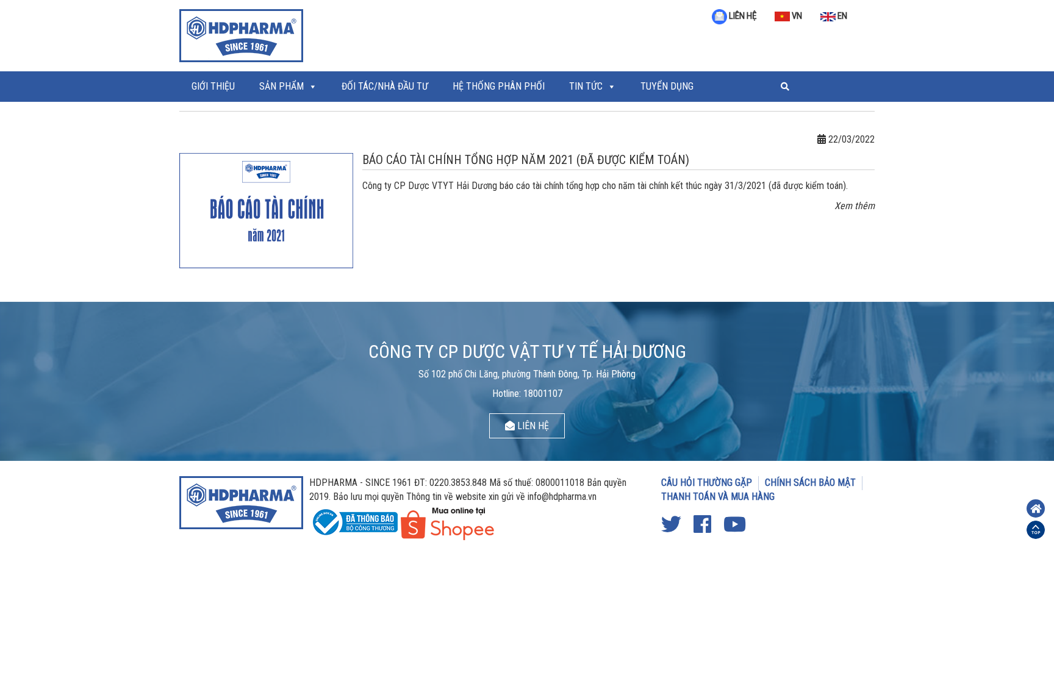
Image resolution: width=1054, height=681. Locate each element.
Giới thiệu (213, 86)
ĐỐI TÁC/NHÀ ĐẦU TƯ (385, 86)
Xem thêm (854, 206)
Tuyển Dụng (667, 86)
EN (841, 15)
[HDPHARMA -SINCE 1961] (241, 34)
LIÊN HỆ (741, 15)
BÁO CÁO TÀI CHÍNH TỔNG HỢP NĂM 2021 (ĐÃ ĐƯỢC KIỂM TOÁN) (525, 159)
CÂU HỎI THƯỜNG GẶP (706, 482)
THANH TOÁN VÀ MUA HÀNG (718, 496)
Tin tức (586, 86)
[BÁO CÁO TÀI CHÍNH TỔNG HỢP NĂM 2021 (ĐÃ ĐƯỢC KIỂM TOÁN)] (266, 209)
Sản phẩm (281, 86)
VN (796, 15)
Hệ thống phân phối (499, 86)
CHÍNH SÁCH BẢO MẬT (810, 482)
